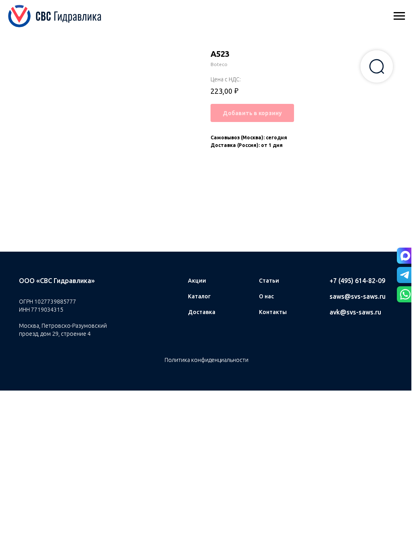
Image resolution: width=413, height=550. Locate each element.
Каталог (199, 296)
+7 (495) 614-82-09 (357, 280)
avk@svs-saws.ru (355, 312)
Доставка (201, 312)
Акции (197, 280)
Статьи (269, 280)
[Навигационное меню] (399, 16)
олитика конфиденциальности (208, 360)
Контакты (273, 312)
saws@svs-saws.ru (358, 296)
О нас (266, 296)
